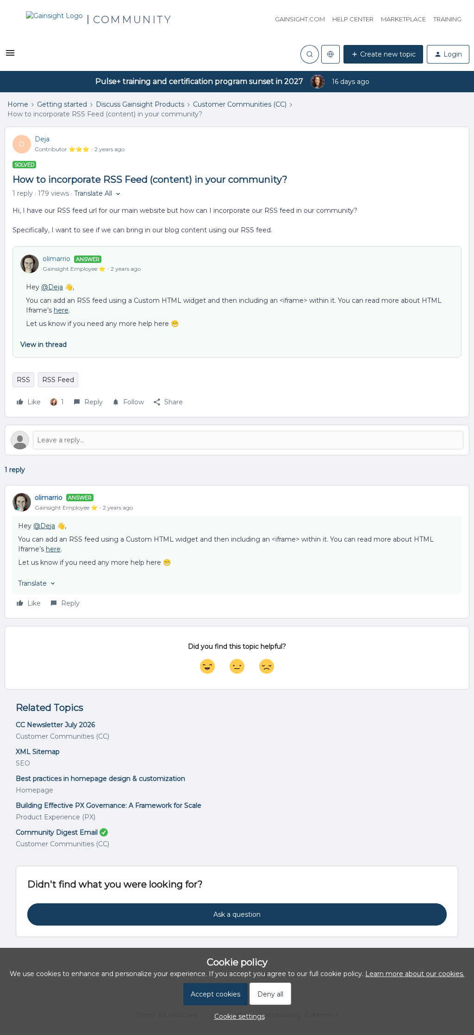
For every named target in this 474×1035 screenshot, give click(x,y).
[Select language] (330, 54)
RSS (23, 380)
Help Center (353, 19)
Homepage (34, 790)
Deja (42, 139)
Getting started (62, 104)
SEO (23, 763)
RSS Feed (58, 380)
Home (17, 104)
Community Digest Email (57, 832)
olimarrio (56, 259)
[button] (10, 56)
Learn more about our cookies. (414, 974)
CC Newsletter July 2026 (55, 725)
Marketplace (403, 19)
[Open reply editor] (237, 440)
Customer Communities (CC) (240, 104)
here (61, 310)
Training (447, 19)
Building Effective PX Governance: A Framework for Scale (108, 805)
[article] (237, 552)
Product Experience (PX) (55, 817)
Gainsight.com (300, 19)
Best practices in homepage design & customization (100, 778)
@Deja (52, 287)
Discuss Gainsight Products (140, 104)
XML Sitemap (38, 752)
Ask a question (237, 914)
